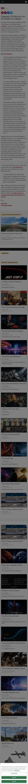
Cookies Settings (14, 773)
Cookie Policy (17, 770)
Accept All (14, 781)
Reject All (14, 777)
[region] (14, 773)
